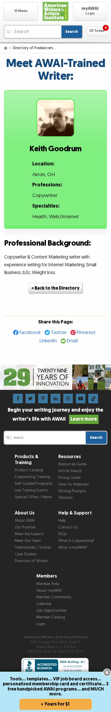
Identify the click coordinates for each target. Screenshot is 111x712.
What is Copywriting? (76, 540)
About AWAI (25, 520)
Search (71, 31)
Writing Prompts (72, 491)
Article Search (70, 470)
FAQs (62, 534)
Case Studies (25, 554)
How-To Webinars (73, 484)
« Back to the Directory (55, 288)
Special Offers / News (33, 497)
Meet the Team (28, 540)
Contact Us (67, 527)
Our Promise (25, 527)
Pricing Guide (69, 477)
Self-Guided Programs (33, 483)
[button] (20, 11)
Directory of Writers (31, 560)
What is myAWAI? (72, 547)
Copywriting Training (32, 476)
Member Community (53, 597)
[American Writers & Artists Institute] (55, 11)
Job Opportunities (51, 610)
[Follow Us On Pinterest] (43, 398)
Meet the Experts (29, 534)
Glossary (65, 497)
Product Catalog (29, 470)
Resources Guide (72, 464)
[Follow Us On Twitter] (30, 398)
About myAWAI (48, 590)
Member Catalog (50, 617)
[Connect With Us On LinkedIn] (55, 398)
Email (72, 341)
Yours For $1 (56, 704)
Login (40, 624)
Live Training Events (31, 490)
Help (62, 520)
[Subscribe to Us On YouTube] (80, 398)
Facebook (30, 332)
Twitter (59, 332)
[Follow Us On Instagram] (68, 398)
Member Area (47, 583)
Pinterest (86, 332)
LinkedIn (48, 341)
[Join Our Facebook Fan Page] (17, 398)
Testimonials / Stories (33, 547)
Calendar (44, 603)
